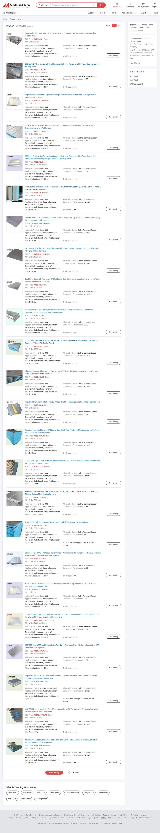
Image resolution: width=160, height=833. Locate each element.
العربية (89, 818)
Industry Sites (96, 815)
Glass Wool (134, 76)
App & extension (128, 13)
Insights (143, 815)
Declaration (106, 823)
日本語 (103, 818)
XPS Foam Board (136, 84)
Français (43, 818)
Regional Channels (109, 815)
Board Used (103, 792)
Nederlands (81, 818)
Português (34, 818)
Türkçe (125, 818)
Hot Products (18, 815)
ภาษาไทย (117, 818)
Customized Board (71, 792)
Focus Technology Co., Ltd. (63, 823)
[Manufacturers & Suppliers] (16, 5)
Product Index (123, 815)
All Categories (11, 13)
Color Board (54, 792)
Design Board (89, 792)
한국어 (96, 818)
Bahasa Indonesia (145, 818)
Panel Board (26, 799)
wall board (41, 792)
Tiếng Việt (133, 818)
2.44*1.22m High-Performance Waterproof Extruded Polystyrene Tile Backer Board (57, 522)
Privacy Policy (117, 823)
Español (25, 818)
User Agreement (94, 823)
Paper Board (13, 792)
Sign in (155, 6)
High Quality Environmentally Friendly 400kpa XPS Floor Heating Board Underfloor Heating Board (62, 402)
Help (114, 13)
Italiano (63, 818)
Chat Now (75, 772)
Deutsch (71, 818)
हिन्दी (109, 818)
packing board (41, 799)
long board (12, 799)
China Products (31, 815)
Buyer (102, 13)
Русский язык (53, 818)
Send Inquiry (113, 55)
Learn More (135, 63)
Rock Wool (134, 80)
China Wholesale (70, 815)
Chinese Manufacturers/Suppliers (50, 815)
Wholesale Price (83, 815)
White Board (27, 792)
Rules (156, 13)
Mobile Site (134, 815)
